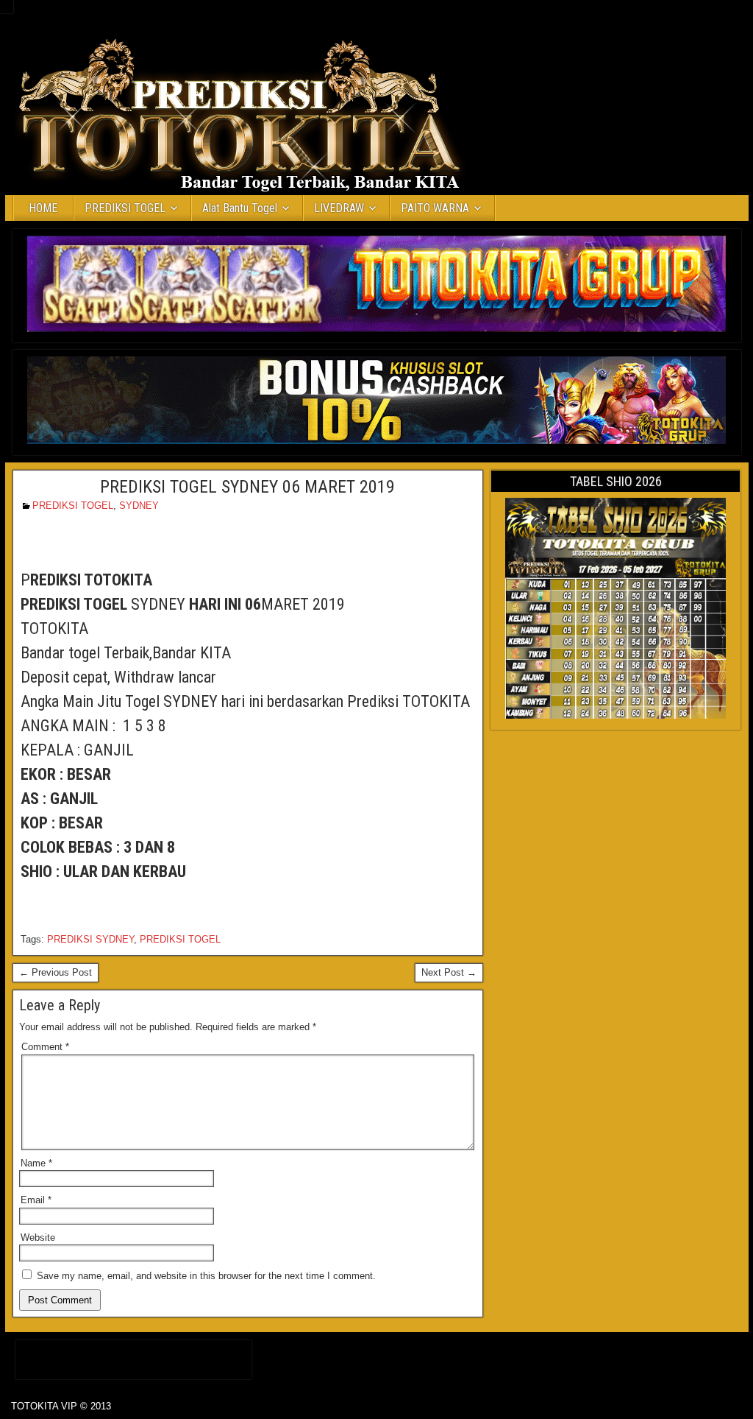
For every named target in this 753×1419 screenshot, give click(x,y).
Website (38, 1237)
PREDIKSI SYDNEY (90, 939)
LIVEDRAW (339, 208)
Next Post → (449, 972)
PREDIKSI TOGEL (125, 208)
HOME (43, 208)
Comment (45, 1046)
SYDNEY (139, 505)
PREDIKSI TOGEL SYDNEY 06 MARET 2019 (247, 486)
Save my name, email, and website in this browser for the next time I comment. (206, 1275)
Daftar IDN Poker (133, 1356)
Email (36, 1199)
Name (36, 1163)
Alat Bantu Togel (239, 208)
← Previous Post (55, 972)
